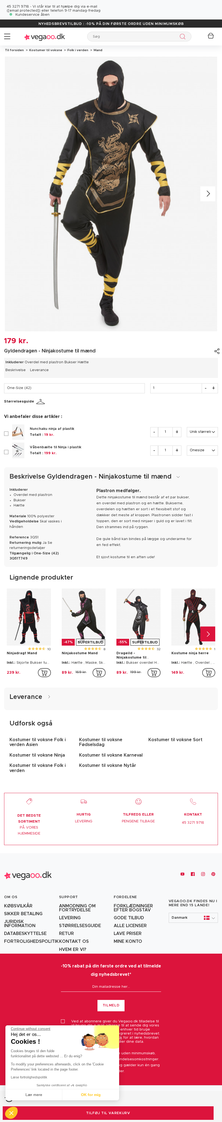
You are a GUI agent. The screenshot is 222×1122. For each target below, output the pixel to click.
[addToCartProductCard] (44, 672)
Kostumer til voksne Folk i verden (37, 768)
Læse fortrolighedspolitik (29, 1077)
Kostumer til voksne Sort (175, 740)
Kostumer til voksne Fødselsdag (100, 742)
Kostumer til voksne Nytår (107, 765)
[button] (193, 918)
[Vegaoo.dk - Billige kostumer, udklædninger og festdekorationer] (44, 36)
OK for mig (91, 1094)
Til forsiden (14, 50)
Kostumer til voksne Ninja (37, 755)
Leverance (39, 370)
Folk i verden (77, 50)
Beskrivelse (15, 370)
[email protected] (23, 10)
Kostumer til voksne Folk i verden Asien (37, 742)
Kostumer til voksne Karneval (111, 755)
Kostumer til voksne (45, 50)
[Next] (207, 194)
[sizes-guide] (41, 401)
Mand (97, 50)
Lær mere (33, 1094)
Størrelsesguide (19, 401)
